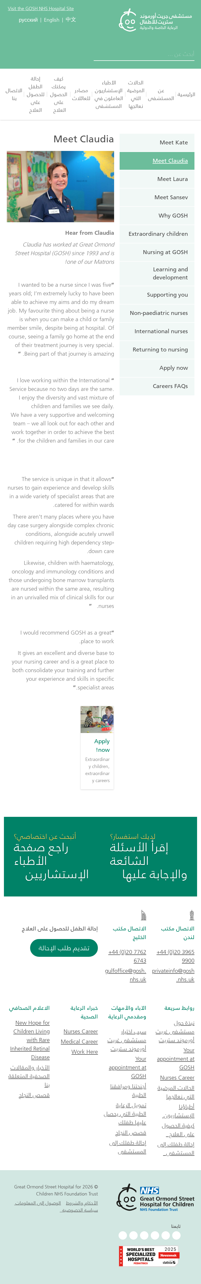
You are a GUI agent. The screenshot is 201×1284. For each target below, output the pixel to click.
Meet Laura (172, 179)
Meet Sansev (171, 197)
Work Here (84, 1051)
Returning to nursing (160, 349)
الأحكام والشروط (82, 1203)
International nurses (161, 331)
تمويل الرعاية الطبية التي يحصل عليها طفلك (125, 1114)
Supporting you (167, 294)
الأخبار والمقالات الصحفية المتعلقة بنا (29, 1076)
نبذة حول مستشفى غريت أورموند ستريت (175, 1031)
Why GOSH (173, 215)
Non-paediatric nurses (159, 313)
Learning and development (170, 273)
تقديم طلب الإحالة (64, 948)
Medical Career (79, 1041)
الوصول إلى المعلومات (37, 1203)
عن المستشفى (161, 94)
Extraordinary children (158, 234)
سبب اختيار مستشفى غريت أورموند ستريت (127, 1040)
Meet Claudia (170, 160)
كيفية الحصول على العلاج (178, 1129)
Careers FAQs (170, 386)
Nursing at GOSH (165, 252)
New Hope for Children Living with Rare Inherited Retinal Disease (30, 1040)
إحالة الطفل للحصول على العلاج (35, 94)
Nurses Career (177, 1077)
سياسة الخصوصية (79, 1210)
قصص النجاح (130, 1132)
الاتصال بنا (14, 94)
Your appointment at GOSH (175, 1059)
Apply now (173, 367)
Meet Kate (174, 142)
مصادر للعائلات (81, 94)
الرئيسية (186, 94)
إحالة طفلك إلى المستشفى (176, 1148)
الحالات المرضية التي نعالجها (135, 94)
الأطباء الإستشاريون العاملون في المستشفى (109, 94)
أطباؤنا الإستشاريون (178, 1110)
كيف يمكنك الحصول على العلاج (58, 94)
